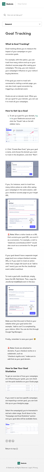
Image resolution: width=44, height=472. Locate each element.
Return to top (10, 449)
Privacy (35, 467)
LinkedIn (13, 441)
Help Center (22, 4)
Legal (30, 467)
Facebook (6, 441)
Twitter (10, 441)
